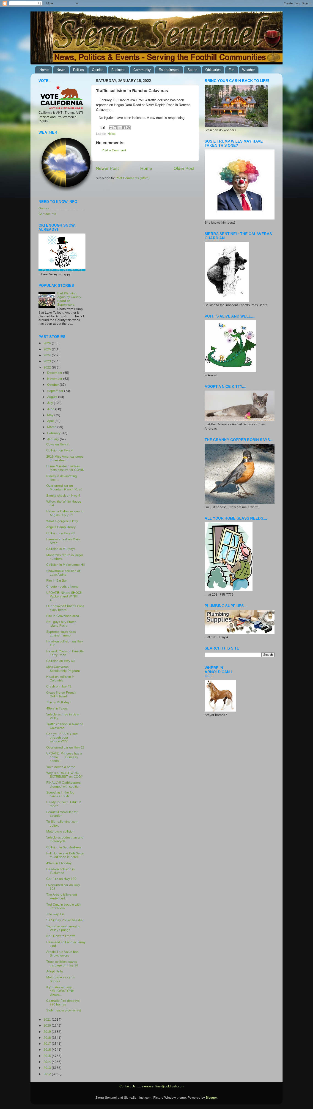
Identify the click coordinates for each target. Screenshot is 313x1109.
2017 (48, 1043)
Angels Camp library (61, 527)
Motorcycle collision (60, 831)
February (54, 433)
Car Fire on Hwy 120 (61, 879)
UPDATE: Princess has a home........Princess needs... (64, 757)
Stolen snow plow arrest (63, 1010)
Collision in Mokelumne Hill (65, 564)
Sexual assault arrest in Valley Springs (63, 928)
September (55, 391)
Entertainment (169, 70)
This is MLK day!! (58, 702)
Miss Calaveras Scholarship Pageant (63, 668)
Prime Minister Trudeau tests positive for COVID (65, 468)
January (53, 439)
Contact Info (47, 214)
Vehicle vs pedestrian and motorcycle (64, 839)
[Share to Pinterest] (128, 127)
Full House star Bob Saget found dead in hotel (65, 855)
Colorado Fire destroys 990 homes (63, 1002)
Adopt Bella (54, 971)
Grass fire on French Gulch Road (61, 694)
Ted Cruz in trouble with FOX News (63, 906)
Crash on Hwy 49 (58, 686)
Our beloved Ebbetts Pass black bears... (65, 607)
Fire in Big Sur (56, 580)
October (53, 384)
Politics (78, 70)
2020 (48, 1025)
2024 (48, 355)
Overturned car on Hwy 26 (65, 747)
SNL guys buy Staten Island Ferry (61, 623)
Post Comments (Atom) (133, 178)
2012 (48, 1074)
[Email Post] (102, 127)
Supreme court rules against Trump (61, 633)
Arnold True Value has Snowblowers (62, 953)
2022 (48, 367)
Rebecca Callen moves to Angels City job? (64, 513)
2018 (48, 1037)
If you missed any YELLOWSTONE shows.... (60, 990)
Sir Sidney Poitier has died (65, 920)
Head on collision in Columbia (60, 678)
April (51, 421)
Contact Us (127, 1086)
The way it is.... (57, 914)
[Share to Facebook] (124, 127)
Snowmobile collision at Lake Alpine (63, 572)
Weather (248, 70)
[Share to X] (119, 127)
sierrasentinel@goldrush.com (163, 1086)
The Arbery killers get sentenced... (61, 896)
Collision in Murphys (60, 549)
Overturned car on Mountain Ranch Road (64, 487)
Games (43, 208)
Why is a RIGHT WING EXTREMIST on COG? (64, 774)
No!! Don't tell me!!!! (60, 936)
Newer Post (107, 168)
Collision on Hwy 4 (59, 450)
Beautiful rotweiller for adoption (62, 813)
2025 (48, 349)
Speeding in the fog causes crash (60, 794)
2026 (48, 343)
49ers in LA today (58, 863)
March (52, 427)
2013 (48, 1068)
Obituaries (213, 70)
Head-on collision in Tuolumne (60, 871)
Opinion (97, 70)
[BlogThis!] (115, 127)
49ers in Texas (57, 708)
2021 (48, 1019)
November (55, 378)
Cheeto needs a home (62, 586)
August (52, 397)
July (50, 403)
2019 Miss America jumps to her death (64, 458)
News (61, 70)
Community (142, 70)
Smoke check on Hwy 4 (63, 495)
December (55, 372)
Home (44, 70)
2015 (48, 1056)
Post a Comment (114, 150)
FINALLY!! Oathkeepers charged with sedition (63, 784)
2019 (48, 1031)
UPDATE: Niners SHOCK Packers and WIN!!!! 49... (64, 596)
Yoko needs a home (60, 767)
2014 (48, 1062)
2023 (48, 361)
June (51, 409)
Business (118, 70)
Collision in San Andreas (63, 847)
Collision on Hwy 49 (60, 533)
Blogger (211, 1097)
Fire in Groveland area (62, 616)
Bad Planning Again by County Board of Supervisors (69, 299)
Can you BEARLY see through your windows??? (62, 737)
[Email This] (111, 127)
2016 (48, 1049)
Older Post (183, 168)
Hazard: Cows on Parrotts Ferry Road (65, 653)
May (50, 415)
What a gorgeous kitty (62, 521)
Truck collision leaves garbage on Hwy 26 (62, 963)
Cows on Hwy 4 (57, 444)
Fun (231, 70)
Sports (192, 70)
